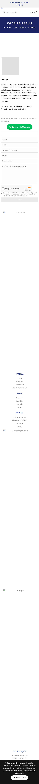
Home (19, 378)
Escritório (19, 401)
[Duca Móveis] (9, 12)
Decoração (19, 423)
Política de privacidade (19, 388)
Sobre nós (19, 382)
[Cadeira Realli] (19, 45)
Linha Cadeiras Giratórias (24, 27)
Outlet (19, 427)
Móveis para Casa (20, 417)
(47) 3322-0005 (25, 2)
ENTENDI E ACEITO (19, 777)
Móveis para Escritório (19, 420)
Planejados (19, 404)
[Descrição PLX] (10, 66)
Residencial (19, 398)
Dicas (19, 407)
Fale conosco (19, 385)
